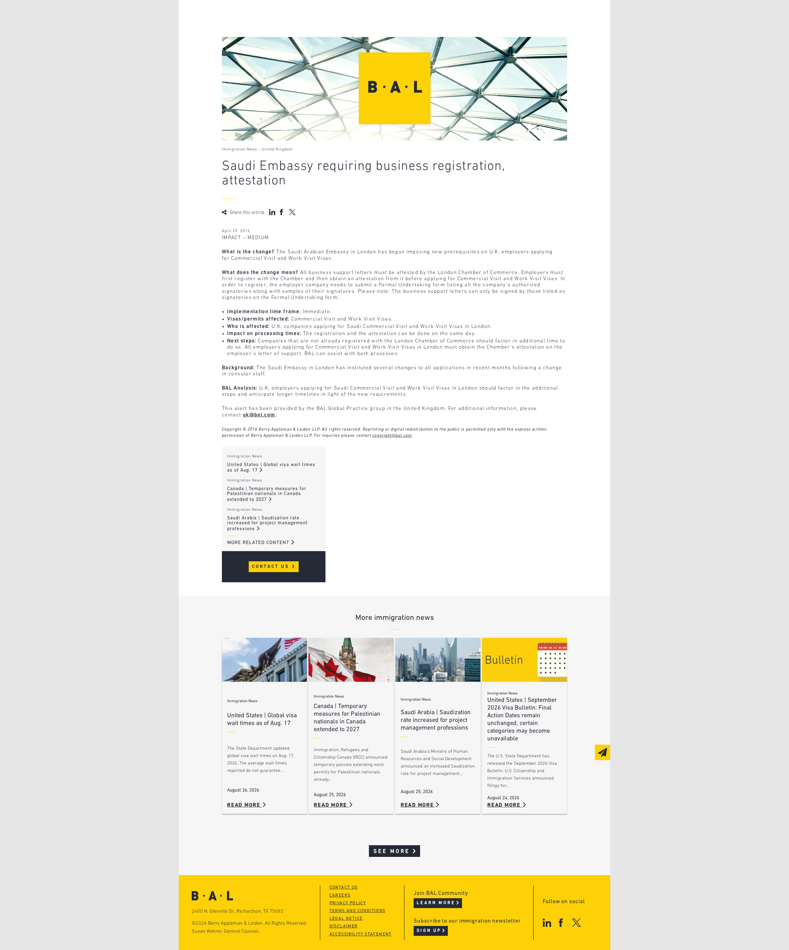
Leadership (261, 14)
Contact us (343, 887)
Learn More (436, 903)
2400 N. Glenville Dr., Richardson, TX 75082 (238, 911)
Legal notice (346, 918)
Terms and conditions (357, 911)
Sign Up (429, 930)
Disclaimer (343, 926)
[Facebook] (561, 922)
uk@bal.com (259, 415)
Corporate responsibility (281, 26)
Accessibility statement (360, 934)
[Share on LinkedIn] (272, 212)
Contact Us (271, 566)
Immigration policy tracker (378, 26)
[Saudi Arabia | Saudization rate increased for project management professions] (438, 660)
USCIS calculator (363, 49)
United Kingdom (277, 149)
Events (348, 38)
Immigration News (239, 149)
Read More (244, 805)
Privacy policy (347, 903)
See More (392, 851)
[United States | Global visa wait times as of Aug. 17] (264, 660)
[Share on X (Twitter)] (292, 212)
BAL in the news (269, 38)
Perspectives (357, 14)
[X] (576, 922)
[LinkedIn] (547, 922)
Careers (257, 49)
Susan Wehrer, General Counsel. (226, 931)
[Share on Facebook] (282, 212)
